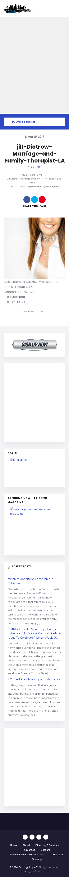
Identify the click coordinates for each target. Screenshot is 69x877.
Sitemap (37, 859)
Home (38, 174)
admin (35, 166)
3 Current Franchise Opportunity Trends (34, 679)
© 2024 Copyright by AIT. (23, 867)
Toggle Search (23, 122)
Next (43, 311)
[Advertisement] (34, 402)
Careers (45, 850)
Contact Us (56, 854)
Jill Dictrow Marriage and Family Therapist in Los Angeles (34, 180)
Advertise (29, 850)
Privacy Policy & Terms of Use (27, 854)
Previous (28, 311)
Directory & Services (47, 845)
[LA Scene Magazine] (34, 529)
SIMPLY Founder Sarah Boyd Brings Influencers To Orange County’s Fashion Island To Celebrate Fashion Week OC (34, 633)
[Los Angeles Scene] (18, 8)
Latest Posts (22, 566)
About (26, 845)
